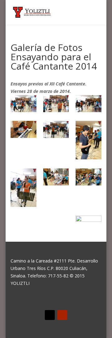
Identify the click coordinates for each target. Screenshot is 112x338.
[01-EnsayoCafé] (23, 104)
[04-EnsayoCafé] (23, 130)
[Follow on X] (50, 315)
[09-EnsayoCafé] (88, 178)
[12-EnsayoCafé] (88, 224)
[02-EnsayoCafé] (56, 104)
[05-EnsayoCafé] (56, 130)
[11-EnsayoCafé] (56, 225)
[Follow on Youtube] (62, 315)
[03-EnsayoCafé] (88, 104)
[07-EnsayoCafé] (23, 188)
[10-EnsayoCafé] (23, 225)
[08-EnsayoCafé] (56, 178)
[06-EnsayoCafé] (88, 141)
